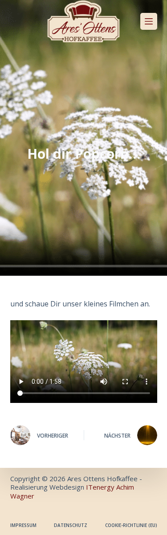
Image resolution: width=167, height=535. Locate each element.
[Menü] (148, 21)
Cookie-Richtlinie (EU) (131, 525)
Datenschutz (70, 525)
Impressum (23, 525)
